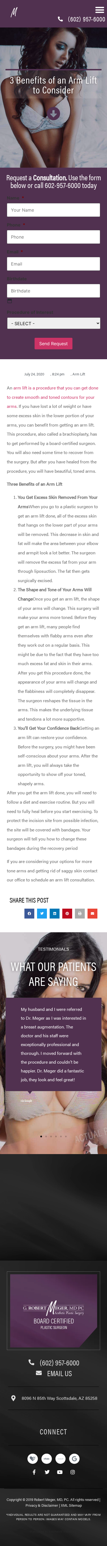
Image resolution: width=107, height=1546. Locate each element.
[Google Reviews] (74, 1459)
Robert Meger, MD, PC (51, 1499)
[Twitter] (47, 1472)
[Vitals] (46, 1459)
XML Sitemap (71, 1505)
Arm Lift (78, 374)
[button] (29, 914)
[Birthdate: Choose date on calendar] (9, 301)
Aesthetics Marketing (62, 1531)
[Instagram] (73, 1472)
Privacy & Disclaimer (42, 1505)
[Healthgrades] (32, 1459)
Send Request (53, 343)
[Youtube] (60, 1472)
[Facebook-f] (34, 1472)
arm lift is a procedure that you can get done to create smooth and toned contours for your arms (52, 397)
